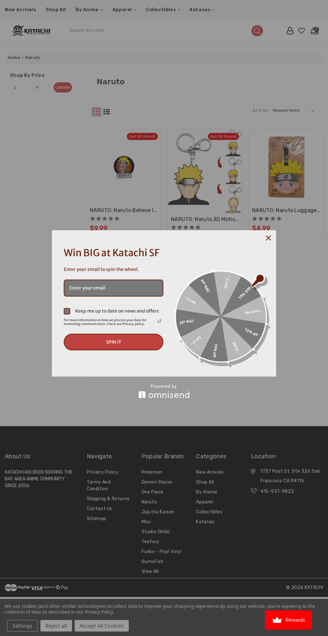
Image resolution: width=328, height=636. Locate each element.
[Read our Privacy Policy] (159, 321)
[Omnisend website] (164, 391)
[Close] (268, 238)
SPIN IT (113, 342)
